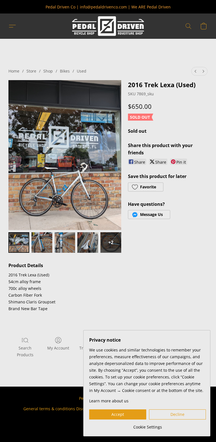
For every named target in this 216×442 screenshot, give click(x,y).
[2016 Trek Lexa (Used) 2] (65, 242)
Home (13, 71)
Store (31, 71)
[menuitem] (195, 71)
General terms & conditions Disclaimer (59, 408)
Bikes (65, 71)
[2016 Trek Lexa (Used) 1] (42, 242)
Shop (48, 71)
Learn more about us (109, 400)
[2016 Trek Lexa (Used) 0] (18, 242)
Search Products (25, 351)
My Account (58, 348)
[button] (108, 26)
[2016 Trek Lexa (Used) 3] (87, 242)
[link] (147, 425)
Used (81, 71)
